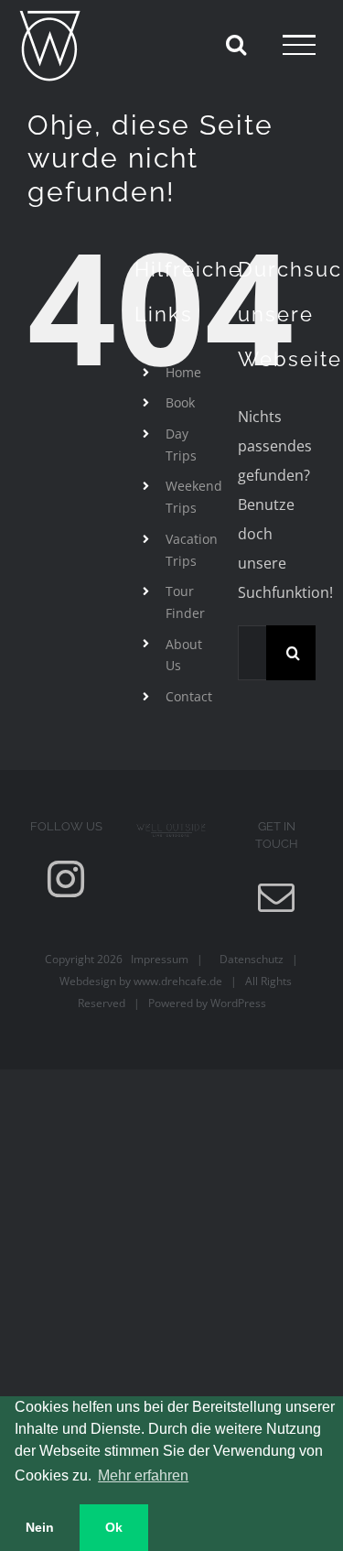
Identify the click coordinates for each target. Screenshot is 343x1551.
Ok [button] (114, 1527)
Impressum (155, 959)
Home (183, 372)
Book (180, 402)
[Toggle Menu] (299, 45)
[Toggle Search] (236, 44)
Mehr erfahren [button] (143, 1475)
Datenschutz (247, 959)
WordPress (238, 1003)
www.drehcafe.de (178, 981)
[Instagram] (66, 879)
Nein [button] (40, 1527)
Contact (189, 696)
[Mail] (276, 897)
